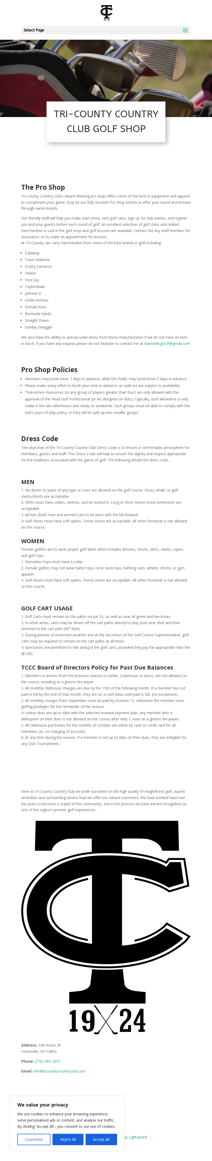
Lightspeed (137, 1137)
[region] (67, 1123)
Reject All (68, 1139)
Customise (34, 1139)
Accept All (101, 1139)
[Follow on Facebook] (25, 1086)
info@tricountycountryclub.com (59, 1071)
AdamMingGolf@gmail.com (167, 343)
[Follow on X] (36, 1086)
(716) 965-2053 (47, 1061)
